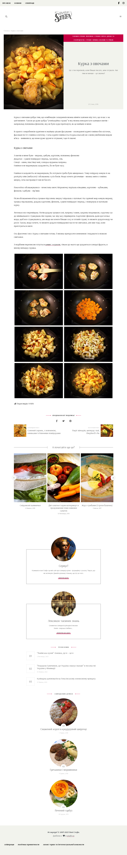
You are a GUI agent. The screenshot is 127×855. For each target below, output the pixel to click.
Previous (13, 477)
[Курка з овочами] (39, 271)
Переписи (89, 36)
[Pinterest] (70, 421)
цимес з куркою (52, 244)
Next (113, 477)
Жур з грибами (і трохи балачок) (97, 505)
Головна (7, 31)
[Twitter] (63, 421)
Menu (120, 16)
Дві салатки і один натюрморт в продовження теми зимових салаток (64, 508)
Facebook (120, 3)
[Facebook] (57, 421)
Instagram (124, 3)
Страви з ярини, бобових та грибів (99, 40)
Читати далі (63, 578)
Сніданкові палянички (30, 505)
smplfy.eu (70, 836)
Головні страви (78, 36)
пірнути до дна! (63, 633)
